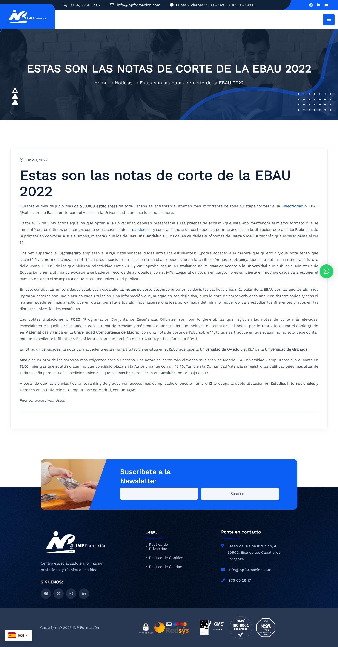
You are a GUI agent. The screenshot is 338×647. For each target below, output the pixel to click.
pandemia (140, 229)
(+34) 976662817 (85, 5)
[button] (326, 271)
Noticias (124, 82)
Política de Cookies (166, 558)
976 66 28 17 (239, 580)
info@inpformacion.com (138, 5)
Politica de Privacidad (158, 546)
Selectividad (292, 206)
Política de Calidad (165, 567)
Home (101, 82)
